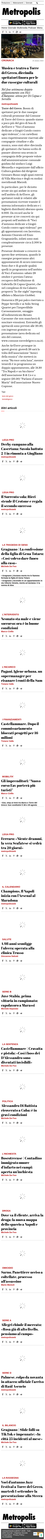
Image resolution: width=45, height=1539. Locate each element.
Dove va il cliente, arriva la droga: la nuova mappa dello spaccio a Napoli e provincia (22, 1222)
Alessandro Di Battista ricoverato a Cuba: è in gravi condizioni (19, 1110)
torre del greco (7, 396)
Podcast (32, 28)
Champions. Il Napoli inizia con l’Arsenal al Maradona (18, 896)
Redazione (6, 3)
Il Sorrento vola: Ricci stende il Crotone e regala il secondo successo (21, 501)
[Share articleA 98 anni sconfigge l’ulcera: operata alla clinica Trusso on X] (6, 961)
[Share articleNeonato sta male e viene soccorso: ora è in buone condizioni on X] (6, 636)
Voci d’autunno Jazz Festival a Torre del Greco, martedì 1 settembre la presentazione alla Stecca (22, 1489)
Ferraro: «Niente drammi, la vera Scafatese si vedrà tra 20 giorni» (21, 843)
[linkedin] (9, 31)
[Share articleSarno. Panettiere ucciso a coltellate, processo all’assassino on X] (6, 1289)
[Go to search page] (37, 3)
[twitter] (6, 31)
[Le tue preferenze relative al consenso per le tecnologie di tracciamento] (41, 1535)
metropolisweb (8, 457)
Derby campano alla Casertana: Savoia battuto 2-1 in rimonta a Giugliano (22, 449)
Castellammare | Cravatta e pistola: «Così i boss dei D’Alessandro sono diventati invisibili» (22, 1055)
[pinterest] (13, 31)
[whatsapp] (16, 31)
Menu (39, 28)
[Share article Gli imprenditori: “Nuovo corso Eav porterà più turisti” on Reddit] (21, 798)
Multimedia (22, 28)
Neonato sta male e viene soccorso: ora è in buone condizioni (21, 623)
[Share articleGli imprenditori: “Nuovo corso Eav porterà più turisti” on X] (6, 798)
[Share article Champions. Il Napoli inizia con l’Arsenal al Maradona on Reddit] (21, 908)
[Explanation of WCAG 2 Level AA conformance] (38, 1535)
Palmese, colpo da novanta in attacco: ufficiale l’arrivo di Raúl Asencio (22, 1382)
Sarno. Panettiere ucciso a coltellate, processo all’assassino (22, 1277)
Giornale (29, 3)
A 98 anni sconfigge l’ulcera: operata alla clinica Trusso (18, 948)
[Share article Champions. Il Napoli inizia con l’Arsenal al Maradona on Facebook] (3, 908)
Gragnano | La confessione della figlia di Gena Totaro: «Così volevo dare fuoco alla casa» (22, 556)
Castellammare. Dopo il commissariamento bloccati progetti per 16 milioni (20, 730)
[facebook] (2, 31)
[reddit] (20, 31)
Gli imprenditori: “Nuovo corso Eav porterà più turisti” (21, 785)
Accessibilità (7, 1537)
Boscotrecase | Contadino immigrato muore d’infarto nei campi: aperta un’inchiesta (21, 1165)
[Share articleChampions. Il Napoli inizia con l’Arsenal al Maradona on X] (6, 908)
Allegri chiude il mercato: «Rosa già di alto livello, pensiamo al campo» (21, 1329)
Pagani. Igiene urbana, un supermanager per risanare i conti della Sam (21, 676)
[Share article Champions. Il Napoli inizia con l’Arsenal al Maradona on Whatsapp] (17, 908)
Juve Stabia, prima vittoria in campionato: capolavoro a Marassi (19, 1000)
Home (4, 28)
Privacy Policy (18, 1535)
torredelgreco (7, 399)
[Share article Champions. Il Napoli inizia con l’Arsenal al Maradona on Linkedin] (10, 908)
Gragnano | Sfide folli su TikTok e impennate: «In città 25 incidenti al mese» (21, 1434)
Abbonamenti (18, 3)
